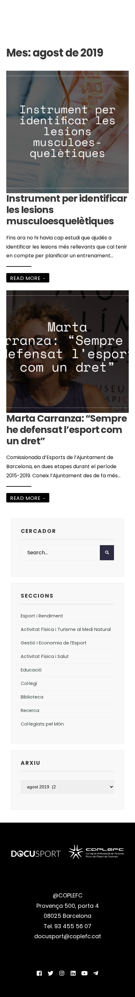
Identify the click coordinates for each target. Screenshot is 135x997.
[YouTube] (84, 973)
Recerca (30, 710)
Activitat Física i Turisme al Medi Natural (66, 629)
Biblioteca (32, 697)
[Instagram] (61, 973)
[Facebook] (39, 973)
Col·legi (29, 683)
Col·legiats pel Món (42, 724)
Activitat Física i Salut (45, 656)
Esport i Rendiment (42, 616)
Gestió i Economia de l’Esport (54, 643)
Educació (31, 670)
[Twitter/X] (50, 973)
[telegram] (95, 973)
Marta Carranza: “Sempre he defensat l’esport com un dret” (66, 430)
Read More (28, 278)
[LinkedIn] (73, 973)
